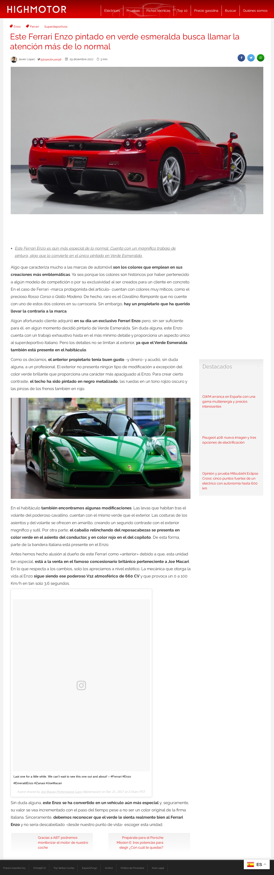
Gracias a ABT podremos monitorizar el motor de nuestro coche (63, 843)
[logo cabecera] (36, 9)
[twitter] (251, 57)
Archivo (109, 867)
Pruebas (133, 11)
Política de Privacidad (132, 867)
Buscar (230, 11)
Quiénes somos (255, 11)
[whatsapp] (260, 57)
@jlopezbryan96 (50, 59)
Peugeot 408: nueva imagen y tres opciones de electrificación (229, 439)
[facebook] (241, 57)
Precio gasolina (206, 11)
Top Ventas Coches (64, 867)
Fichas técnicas (158, 11)
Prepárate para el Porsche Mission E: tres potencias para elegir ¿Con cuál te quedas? (140, 843)
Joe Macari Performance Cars (61, 791)
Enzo (17, 26)
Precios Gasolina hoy (14, 867)
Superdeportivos (55, 26)
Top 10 (182, 11)
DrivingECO (39, 867)
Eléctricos (112, 11)
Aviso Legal (158, 867)
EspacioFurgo (89, 867)
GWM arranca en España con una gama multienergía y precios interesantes (228, 401)
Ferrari (34, 26)
